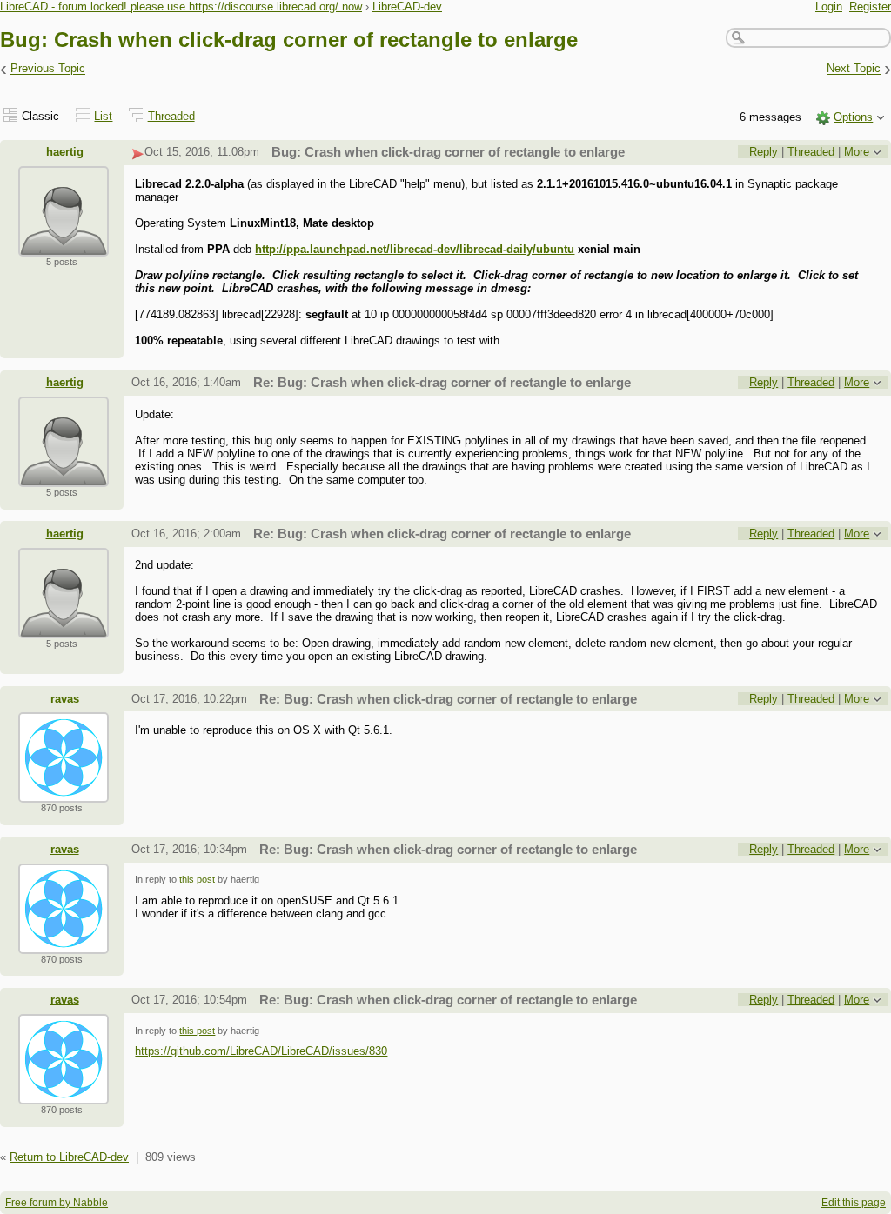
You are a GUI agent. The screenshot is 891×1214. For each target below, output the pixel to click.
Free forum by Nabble (56, 1203)
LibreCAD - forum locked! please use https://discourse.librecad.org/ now (181, 6)
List (103, 116)
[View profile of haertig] (63, 245)
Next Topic (854, 69)
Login (828, 6)
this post (197, 879)
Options (853, 116)
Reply (763, 151)
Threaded (171, 116)
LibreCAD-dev (407, 6)
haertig (65, 151)
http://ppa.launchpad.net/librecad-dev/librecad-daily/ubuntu (414, 249)
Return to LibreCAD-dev (69, 1157)
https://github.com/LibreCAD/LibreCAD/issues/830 (261, 1050)
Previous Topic (47, 69)
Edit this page (853, 1203)
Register (870, 6)
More (856, 151)
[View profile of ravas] (63, 791)
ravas (64, 698)
